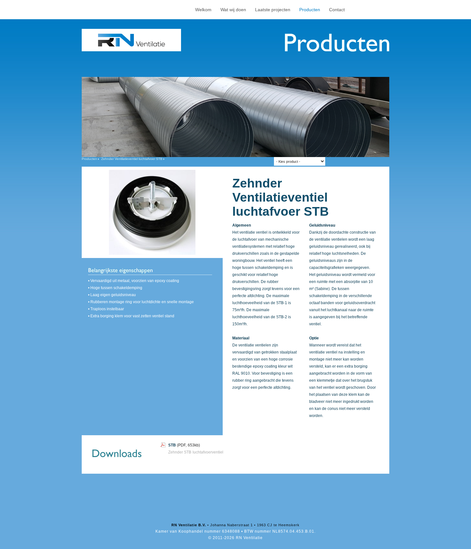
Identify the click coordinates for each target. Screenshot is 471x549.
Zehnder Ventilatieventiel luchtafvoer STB (131, 159)
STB (172, 445)
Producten (309, 9)
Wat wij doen (233, 9)
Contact (337, 9)
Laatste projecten (272, 9)
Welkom (203, 9)
